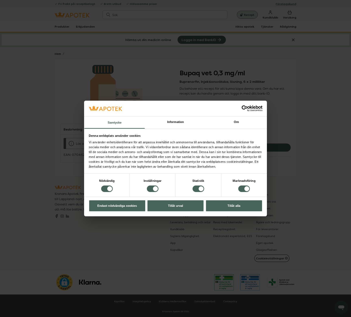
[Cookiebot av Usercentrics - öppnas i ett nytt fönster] (244, 108)
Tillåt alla (234, 205)
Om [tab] (236, 122)
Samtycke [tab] (115, 122)
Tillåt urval (175, 205)
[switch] (152, 188)
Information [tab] (175, 122)
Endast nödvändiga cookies (117, 205)
